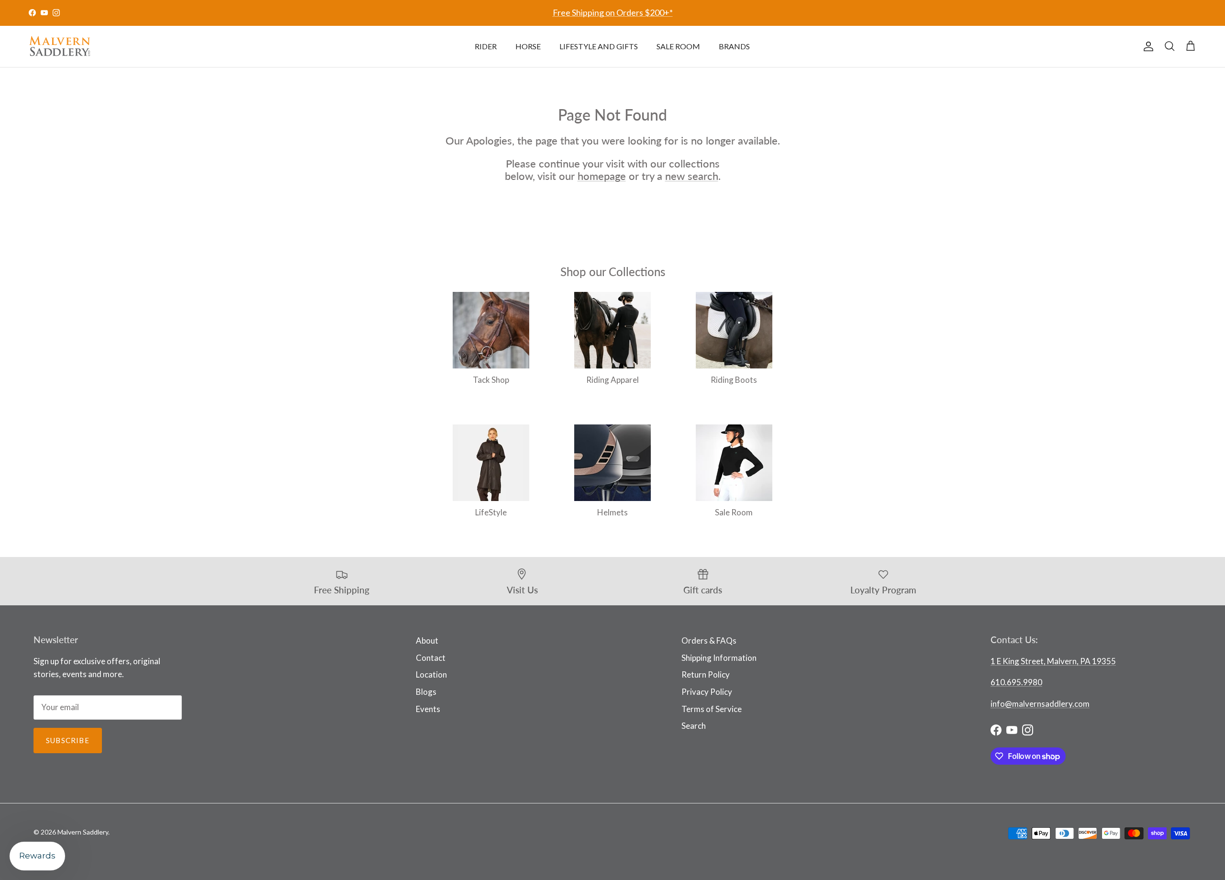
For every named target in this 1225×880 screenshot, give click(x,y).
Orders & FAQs (708, 640)
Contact (430, 658)
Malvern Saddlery (82, 832)
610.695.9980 (1016, 682)
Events (428, 709)
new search (691, 175)
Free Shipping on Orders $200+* (613, 12)
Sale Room (678, 46)
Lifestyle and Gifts (598, 46)
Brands (734, 46)
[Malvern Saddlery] (60, 46)
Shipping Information (719, 658)
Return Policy (705, 674)
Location (431, 674)
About (427, 640)
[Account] (1146, 46)
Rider (486, 46)
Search (693, 726)
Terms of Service (711, 709)
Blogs (426, 692)
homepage (602, 175)
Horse (528, 46)
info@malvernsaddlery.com (1040, 704)
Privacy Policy (706, 692)
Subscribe (67, 740)
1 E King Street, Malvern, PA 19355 (1053, 661)
